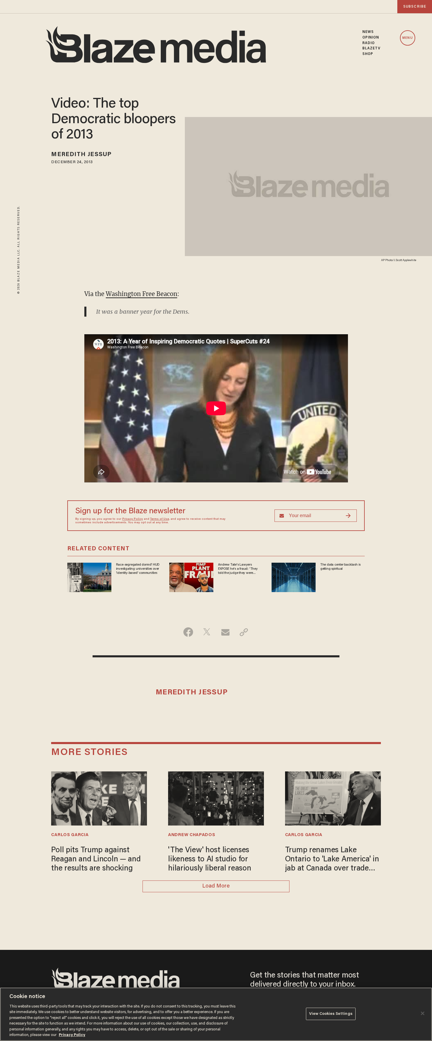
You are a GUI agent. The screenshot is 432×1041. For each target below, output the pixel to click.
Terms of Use (159, 519)
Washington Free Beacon (141, 294)
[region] (216, 1014)
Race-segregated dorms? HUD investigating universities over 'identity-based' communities (138, 569)
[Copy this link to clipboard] (244, 632)
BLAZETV (371, 48)
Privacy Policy (132, 519)
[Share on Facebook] (188, 632)
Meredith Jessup (81, 155)
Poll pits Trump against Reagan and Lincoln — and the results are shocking (95, 860)
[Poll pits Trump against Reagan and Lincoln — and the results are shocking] (99, 797)
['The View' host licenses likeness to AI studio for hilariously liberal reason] (216, 797)
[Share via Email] (225, 632)
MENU (407, 38)
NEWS (368, 32)
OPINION (370, 37)
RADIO (368, 43)
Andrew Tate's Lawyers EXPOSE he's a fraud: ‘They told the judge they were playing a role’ (238, 569)
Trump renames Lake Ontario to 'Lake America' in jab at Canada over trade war (332, 860)
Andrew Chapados (191, 835)
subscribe (414, 7)
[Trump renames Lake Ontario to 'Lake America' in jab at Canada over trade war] (333, 797)
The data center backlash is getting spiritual (340, 567)
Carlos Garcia (69, 835)
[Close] (422, 1013)
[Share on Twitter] (207, 632)
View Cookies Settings (330, 1014)
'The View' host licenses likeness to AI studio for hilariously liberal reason (209, 860)
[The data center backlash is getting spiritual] (294, 576)
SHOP (367, 54)
